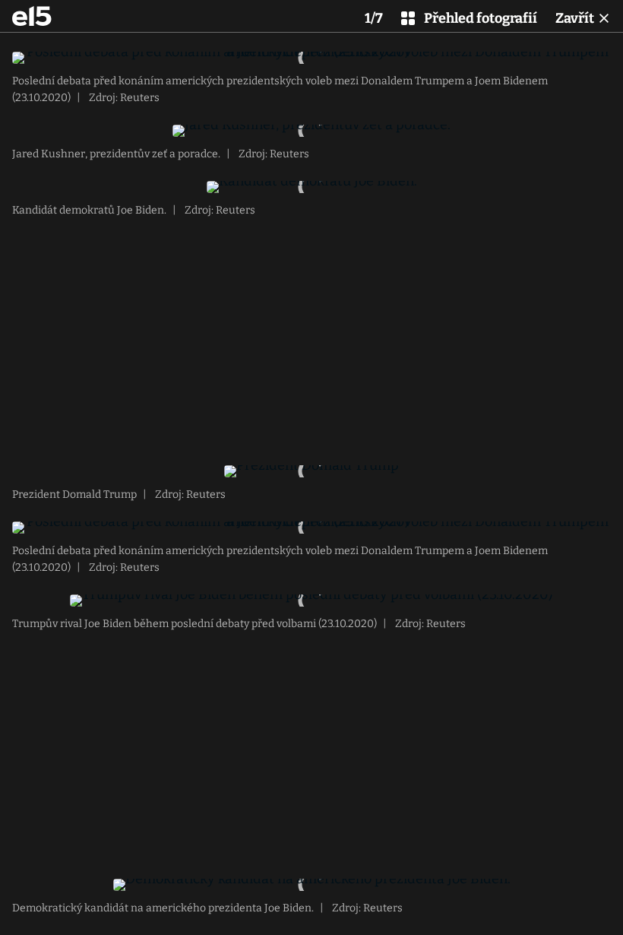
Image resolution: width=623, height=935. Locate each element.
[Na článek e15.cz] (32, 16)
